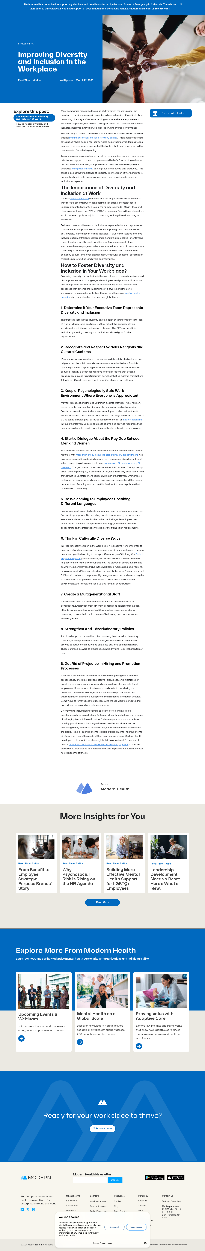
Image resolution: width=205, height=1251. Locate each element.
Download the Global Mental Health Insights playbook (98, 744)
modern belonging (132, 419)
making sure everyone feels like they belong (93, 137)
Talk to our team (102, 1128)
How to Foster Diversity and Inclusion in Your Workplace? (32, 125)
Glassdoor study (79, 198)
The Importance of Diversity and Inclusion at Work (32, 117)
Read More (102, 902)
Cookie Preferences (150, 1245)
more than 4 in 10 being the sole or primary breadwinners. (107, 455)
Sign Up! (115, 1180)
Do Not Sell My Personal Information (173, 1245)
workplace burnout (82, 168)
